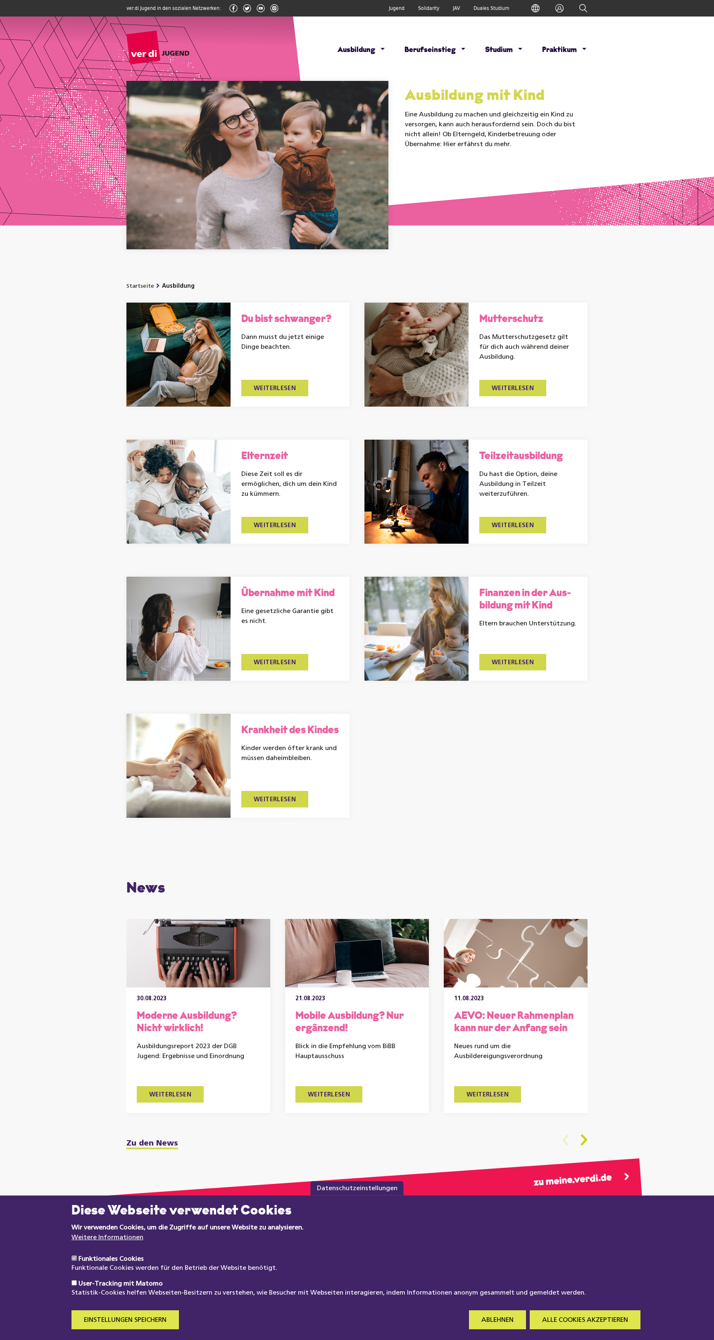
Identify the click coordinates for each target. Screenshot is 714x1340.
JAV (456, 8)
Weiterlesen (275, 389)
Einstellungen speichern (125, 1320)
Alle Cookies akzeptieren (585, 1320)
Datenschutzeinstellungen (357, 1188)
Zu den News (152, 1144)
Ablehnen (497, 1320)
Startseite (140, 286)
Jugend (397, 8)
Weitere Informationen (107, 1237)
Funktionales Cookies (111, 1259)
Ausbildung (178, 286)
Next (584, 1140)
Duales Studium (491, 8)
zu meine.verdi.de (572, 1180)
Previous (565, 1140)
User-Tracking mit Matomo (121, 1284)
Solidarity (428, 8)
